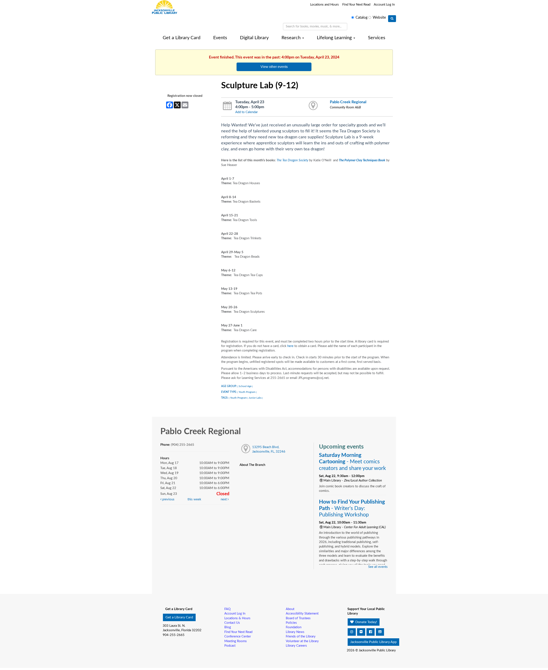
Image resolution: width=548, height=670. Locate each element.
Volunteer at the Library (302, 641)
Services (376, 37)
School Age (245, 386)
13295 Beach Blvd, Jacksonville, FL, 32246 (268, 449)
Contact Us (232, 622)
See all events (378, 566)
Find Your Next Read (356, 4)
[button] (351, 632)
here (290, 346)
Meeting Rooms (235, 641)
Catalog (362, 17)
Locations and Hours (324, 4)
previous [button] (167, 499)
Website (379, 17)
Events (220, 37)
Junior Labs (255, 397)
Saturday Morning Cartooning (352, 462)
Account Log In (384, 4)
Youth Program (247, 392)
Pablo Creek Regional (348, 102)
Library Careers (296, 645)
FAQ (227, 609)
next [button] (224, 499)
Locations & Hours (237, 618)
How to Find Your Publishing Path (352, 508)
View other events (274, 67)
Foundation (293, 627)
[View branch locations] (313, 105)
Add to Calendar (246, 112)
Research (291, 37)
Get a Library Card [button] (179, 617)
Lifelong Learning (335, 37)
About (290, 609)
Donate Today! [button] (365, 622)
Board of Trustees (298, 618)
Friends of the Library (301, 636)
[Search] (392, 18)
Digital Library (254, 37)
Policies (291, 622)
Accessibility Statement (302, 613)
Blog (227, 627)
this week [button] (194, 499)
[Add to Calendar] (227, 105)
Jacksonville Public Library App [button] (373, 642)
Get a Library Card (181, 37)
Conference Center (237, 636)
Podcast (229, 645)
